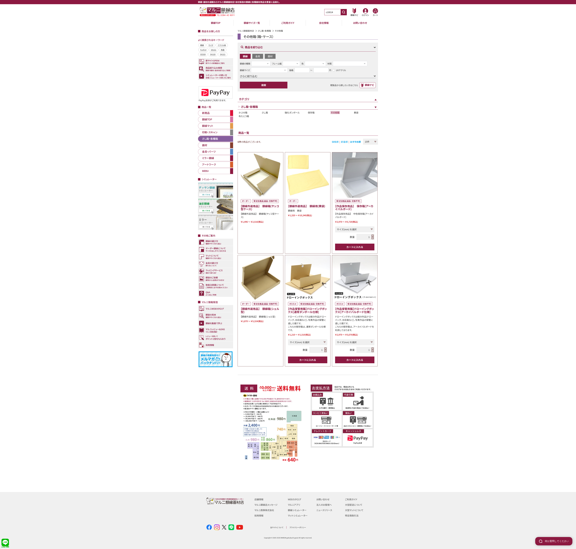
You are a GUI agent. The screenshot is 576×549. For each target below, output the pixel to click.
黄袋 (356, 112)
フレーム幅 (277, 63)
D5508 (203, 54)
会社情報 (324, 23)
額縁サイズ (245, 70)
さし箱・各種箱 (264, 30)
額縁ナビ (369, 85)
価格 (291, 70)
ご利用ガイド (287, 23)
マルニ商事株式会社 (264, 510)
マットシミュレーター (298, 515)
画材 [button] (270, 56)
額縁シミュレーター (297, 510)
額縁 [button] (245, 56)
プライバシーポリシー (298, 527)
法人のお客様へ (324, 504)
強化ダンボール (292, 112)
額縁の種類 (245, 63)
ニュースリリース (324, 510)
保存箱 (311, 112)
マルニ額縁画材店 (246, 30)
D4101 (222, 54)
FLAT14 (203, 49)
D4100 (213, 54)
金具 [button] (257, 56)
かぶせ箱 (243, 112)
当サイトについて (276, 527)
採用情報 (258, 515)
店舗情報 (258, 499)
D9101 (213, 49)
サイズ (210, 45)
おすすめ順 (355, 141)
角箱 (222, 49)
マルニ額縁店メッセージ (266, 504)
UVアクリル (341, 70)
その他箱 (335, 112)
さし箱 (265, 112)
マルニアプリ (294, 504)
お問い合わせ (360, 23)
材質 (329, 63)
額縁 (202, 45)
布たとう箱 (244, 116)
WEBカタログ (294, 499)
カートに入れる (354, 247)
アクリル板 (222, 45)
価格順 (335, 141)
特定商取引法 (351, 515)
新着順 (344, 141)
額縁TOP (215, 23)
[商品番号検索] (344, 12)
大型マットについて (354, 510)
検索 (263, 85)
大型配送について (353, 504)
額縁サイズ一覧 (252, 23)
